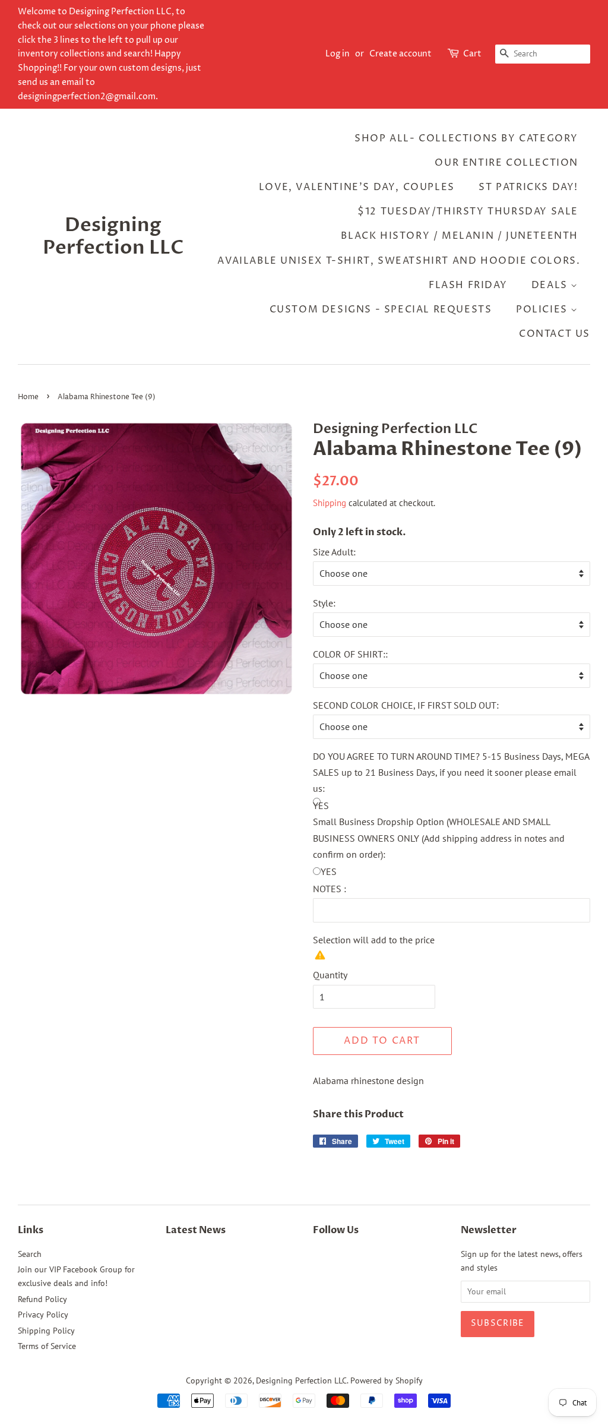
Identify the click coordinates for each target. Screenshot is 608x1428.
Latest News (196, 1230)
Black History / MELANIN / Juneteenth (459, 235)
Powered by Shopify (386, 1380)
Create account (400, 53)
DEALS (551, 285)
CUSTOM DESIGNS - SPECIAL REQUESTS (381, 309)
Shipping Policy (46, 1330)
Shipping (329, 502)
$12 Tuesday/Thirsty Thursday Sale (467, 211)
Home (28, 397)
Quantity (330, 975)
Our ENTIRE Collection (506, 162)
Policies (543, 309)
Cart (472, 53)
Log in (337, 53)
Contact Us (554, 333)
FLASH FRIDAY (468, 285)
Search (30, 1254)
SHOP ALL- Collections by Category (466, 138)
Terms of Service (47, 1346)
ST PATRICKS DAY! (528, 187)
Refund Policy (42, 1299)
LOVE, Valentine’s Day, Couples (357, 187)
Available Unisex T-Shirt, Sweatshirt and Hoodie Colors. (398, 260)
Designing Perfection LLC (113, 237)
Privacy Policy (43, 1314)
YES (329, 871)
